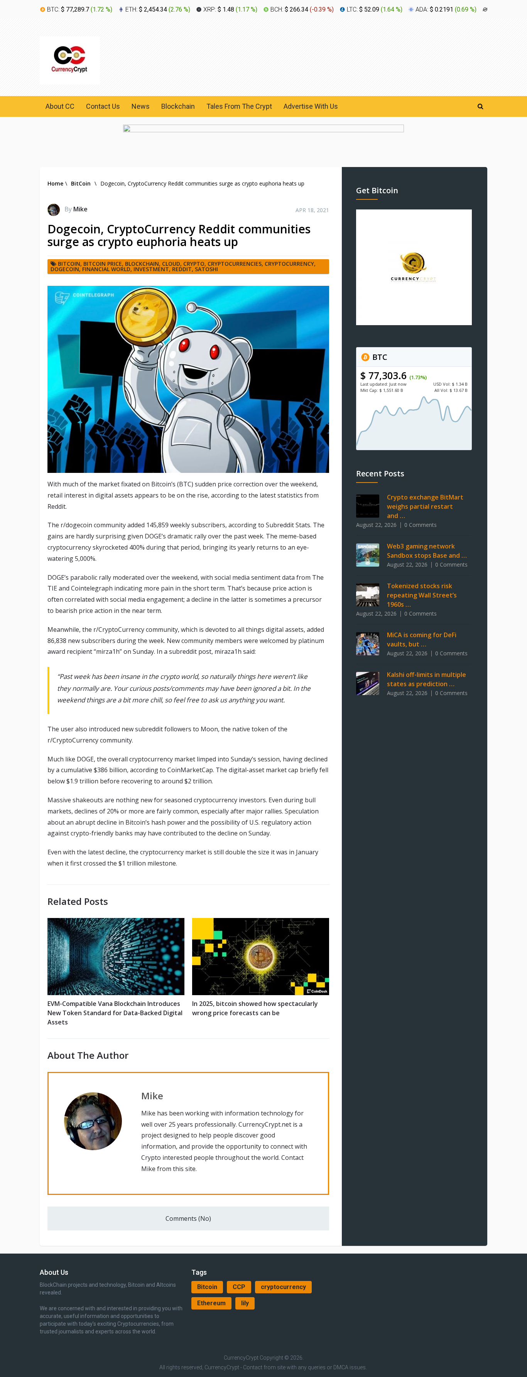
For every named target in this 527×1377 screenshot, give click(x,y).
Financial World (106, 269)
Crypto (193, 263)
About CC (60, 106)
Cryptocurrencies (235, 263)
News (141, 106)
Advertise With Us (311, 106)
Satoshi (206, 269)
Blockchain (178, 106)
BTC (378, 357)
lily (245, 1303)
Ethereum (211, 1303)
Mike (80, 209)
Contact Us (103, 106)
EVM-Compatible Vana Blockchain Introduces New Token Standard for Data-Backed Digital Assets (114, 1012)
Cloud (171, 263)
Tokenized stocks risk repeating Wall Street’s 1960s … (422, 595)
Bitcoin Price (102, 263)
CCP (239, 1287)
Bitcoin (207, 1287)
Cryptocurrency (289, 263)
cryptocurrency (283, 1287)
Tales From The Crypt (239, 106)
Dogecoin (65, 269)
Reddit (182, 269)
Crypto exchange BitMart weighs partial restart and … (425, 506)
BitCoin (69, 263)
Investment (151, 269)
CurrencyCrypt (241, 1358)
